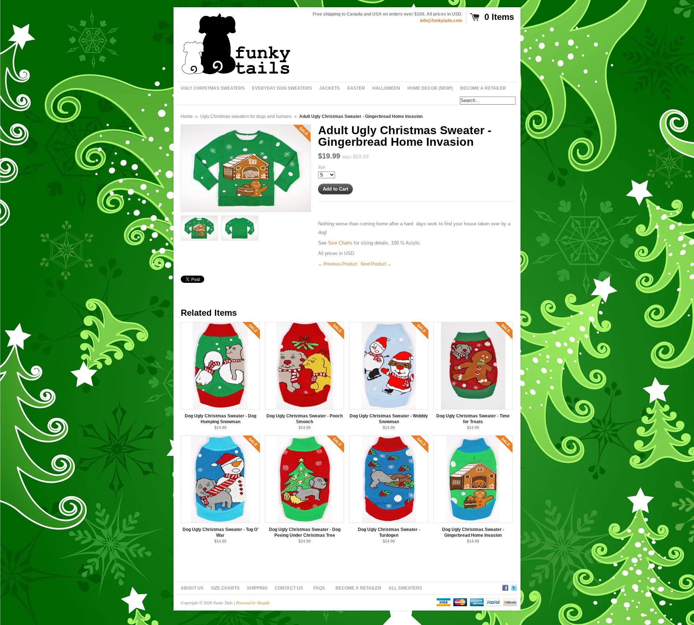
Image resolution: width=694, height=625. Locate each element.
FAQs (319, 588)
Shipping (257, 588)
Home (187, 116)
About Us (192, 588)
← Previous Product (337, 264)
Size (321, 167)
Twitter (514, 586)
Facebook (505, 586)
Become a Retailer (358, 588)
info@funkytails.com (441, 20)
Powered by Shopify (253, 602)
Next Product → (376, 264)
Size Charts (340, 243)
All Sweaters (405, 588)
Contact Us (289, 588)
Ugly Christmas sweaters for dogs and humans (246, 116)
